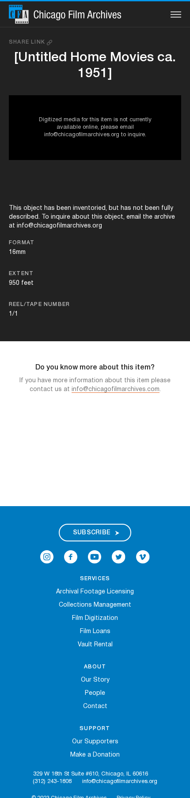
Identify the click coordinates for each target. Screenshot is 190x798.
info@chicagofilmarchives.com (116, 389)
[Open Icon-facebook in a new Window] (70, 557)
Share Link (28, 42)
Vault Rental (95, 645)
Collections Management (95, 605)
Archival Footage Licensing (95, 592)
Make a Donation (95, 755)
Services (95, 578)
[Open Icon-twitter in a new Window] (118, 557)
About (95, 666)
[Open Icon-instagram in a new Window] (46, 557)
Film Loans (95, 631)
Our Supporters (95, 742)
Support (95, 728)
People (95, 693)
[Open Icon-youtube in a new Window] (94, 557)
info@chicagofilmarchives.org (119, 781)
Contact (95, 706)
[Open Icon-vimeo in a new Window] (143, 557)
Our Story (95, 680)
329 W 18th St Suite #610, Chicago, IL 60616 (90, 774)
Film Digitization (95, 618)
